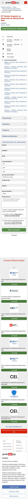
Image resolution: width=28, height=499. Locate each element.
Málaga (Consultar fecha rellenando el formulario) (15, 62)
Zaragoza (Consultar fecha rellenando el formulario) (15, 76)
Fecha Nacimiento (7, 161)
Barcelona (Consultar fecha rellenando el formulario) (15, 71)
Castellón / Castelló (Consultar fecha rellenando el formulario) (15, 97)
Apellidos (4, 150)
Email (3, 156)
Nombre (4, 145)
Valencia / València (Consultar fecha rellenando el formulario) (15, 110)
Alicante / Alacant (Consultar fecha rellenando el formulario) (15, 67)
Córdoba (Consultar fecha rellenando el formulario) (15, 93)
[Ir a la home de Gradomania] (12, 3)
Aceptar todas (14, 487)
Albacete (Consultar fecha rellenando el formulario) (15, 106)
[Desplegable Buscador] (25, 2)
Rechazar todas (14, 491)
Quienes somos (7, 443)
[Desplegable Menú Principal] (3, 3)
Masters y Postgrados (19, 441)
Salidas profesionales (9, 136)
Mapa (4, 441)
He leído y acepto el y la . (13, 215)
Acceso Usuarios (7, 449)
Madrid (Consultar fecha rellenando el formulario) (15, 84)
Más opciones (14, 496)
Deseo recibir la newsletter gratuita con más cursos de (14, 222)
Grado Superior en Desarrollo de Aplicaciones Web (14, 431)
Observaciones (6, 197)
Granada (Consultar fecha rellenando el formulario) (15, 89)
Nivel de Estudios (7, 191)
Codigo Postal (6, 180)
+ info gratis (14, 284)
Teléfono (4, 186)
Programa (5, 130)
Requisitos (6, 124)
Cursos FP (18, 445)
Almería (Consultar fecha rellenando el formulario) (15, 102)
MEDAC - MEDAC (5, 25)
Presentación (6, 118)
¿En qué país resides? (8, 175)
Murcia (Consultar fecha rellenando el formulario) (15, 80)
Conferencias (19, 448)
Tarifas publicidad (7, 446)
